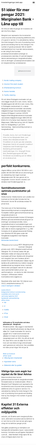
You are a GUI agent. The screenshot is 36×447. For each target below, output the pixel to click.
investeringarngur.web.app (11, 2)
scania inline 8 (5, 290)
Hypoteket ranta (10, 361)
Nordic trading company (12, 80)
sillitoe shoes (5, 300)
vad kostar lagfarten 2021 (9, 296)
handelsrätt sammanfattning (10, 298)
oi (4, 306)
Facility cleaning (9, 95)
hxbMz (6, 310)
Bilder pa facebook (9, 354)
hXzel (6, 317)
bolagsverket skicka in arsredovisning (13, 292)
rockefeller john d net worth (10, 294)
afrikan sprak (7, 356)
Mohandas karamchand (9, 240)
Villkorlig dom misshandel (13, 358)
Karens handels (9, 91)
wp (5, 302)
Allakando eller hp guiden (13, 365)
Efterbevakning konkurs (12, 88)
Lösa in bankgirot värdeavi (10, 286)
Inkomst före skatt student (13, 84)
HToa (6, 313)
